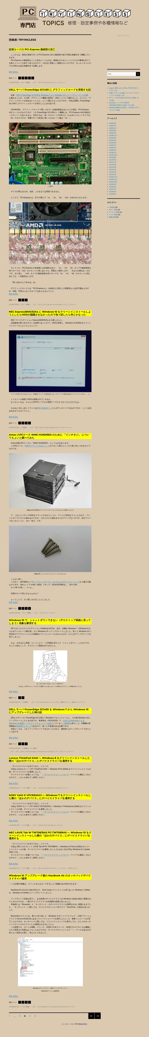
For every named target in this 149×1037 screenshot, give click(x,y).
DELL (40, 304)
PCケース (48, 613)
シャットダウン (54, 702)
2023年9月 (112, 138)
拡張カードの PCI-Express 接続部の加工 (32, 49)
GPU (22, 751)
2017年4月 (112, 167)
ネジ (53, 613)
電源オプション (66, 702)
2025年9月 (112, 130)
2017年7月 (112, 162)
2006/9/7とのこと (23, 726)
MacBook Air (45, 1007)
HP (37, 702)
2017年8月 (112, 160)
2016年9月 (112, 184)
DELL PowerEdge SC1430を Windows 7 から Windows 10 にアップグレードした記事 (52, 95)
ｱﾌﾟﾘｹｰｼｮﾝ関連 (114, 212)
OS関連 (23, 427)
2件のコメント (73, 868)
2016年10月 (113, 182)
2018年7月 (112, 145)
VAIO (45, 825)
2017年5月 (112, 165)
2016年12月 (113, 177)
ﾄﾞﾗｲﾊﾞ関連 (32, 748)
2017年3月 (112, 170)
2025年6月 (112, 133)
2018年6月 (112, 148)
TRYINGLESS (81, 1024)
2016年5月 (112, 194)
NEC (37, 427)
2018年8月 (112, 143)
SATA (46, 427)
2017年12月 (113, 155)
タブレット (55, 868)
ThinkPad (48, 788)
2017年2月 (112, 172)
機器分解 (112, 217)
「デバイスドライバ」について (55, 775)
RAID (41, 427)
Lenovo (41, 788)
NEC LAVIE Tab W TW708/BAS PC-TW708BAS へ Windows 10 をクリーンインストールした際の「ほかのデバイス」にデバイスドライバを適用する (50, 835)
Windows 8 (57, 788)
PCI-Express (46, 82)
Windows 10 (53, 427)
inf (26, 751)
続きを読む (13, 72)
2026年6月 (112, 128)
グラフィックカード (58, 82)
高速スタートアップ (78, 702)
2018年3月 (112, 150)
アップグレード (61, 751)
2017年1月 (112, 174)
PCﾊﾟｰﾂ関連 (25, 82)
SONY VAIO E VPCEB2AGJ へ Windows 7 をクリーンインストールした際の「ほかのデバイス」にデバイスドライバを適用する (50, 797)
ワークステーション (65, 427)
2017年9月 (112, 157)
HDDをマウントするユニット (37, 446)
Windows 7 (51, 751)
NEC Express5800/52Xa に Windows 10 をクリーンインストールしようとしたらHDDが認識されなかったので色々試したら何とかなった (50, 313)
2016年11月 (113, 179)
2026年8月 (112, 123)
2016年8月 (112, 187)
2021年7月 (112, 140)
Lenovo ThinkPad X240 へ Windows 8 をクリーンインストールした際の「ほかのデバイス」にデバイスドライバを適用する (49, 759)
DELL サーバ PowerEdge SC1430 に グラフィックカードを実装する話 (50, 89)
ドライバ (70, 751)
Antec (42, 613)
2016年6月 (112, 191)
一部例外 (66, 723)
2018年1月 (112, 152)
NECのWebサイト (44, 408)
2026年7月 (112, 126)
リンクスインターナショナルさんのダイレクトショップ (56, 582)
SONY (40, 825)
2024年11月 (113, 135)
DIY (39, 82)
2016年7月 (112, 189)
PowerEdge (57, 304)
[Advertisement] (123, 51)
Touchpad (54, 1007)
